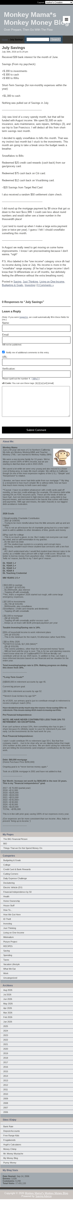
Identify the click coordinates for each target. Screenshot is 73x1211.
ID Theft (7, 919)
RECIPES (7, 946)
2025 (5, 1026)
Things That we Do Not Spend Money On (22, 848)
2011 (5, 1089)
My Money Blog (10, 1158)
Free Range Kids (11, 1135)
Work (5, 973)
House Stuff (8, 905)
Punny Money (9, 1162)
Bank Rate (8, 1126)
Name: (6, 322)
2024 (5, 1031)
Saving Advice (43, 1196)
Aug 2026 (7, 990)
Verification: (8, 368)
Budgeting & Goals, (13, 285)
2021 (5, 1044)
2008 (5, 1103)
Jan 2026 (7, 1022)
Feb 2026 (7, 1017)
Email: (5, 334)
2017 (5, 1062)
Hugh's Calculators (12, 1144)
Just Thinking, (31, 281)
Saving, (17, 281)
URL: (5, 356)
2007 (5, 1107)
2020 (5, 1049)
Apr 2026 (7, 1008)
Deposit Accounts (11, 1131)
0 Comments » (45, 285)
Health (6, 896)
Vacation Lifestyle (11, 964)
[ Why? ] (36, 378)
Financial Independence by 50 (17, 892)
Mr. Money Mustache (13, 1153)
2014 (5, 1076)
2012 (5, 1085)
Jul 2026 (7, 994)
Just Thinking (9, 928)
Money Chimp (9, 1149)
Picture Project (10, 941)
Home (5, 39)
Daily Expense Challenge (15, 878)
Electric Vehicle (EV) (12, 887)
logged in (23, 317)
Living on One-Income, (52, 281)
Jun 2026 (7, 999)
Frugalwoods (9, 1140)
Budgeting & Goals (12, 860)
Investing (7, 923)
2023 (5, 1035)
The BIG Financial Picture (15, 839)
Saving (6, 951)
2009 (5, 1098)
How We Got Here (12, 914)
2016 (5, 1067)
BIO (5, 843)
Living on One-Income (13, 932)
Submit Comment (36, 430)
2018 (5, 1058)
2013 (5, 1080)
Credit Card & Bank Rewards (17, 869)
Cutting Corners (10, 874)
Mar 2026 (7, 1012)
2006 (5, 1112)
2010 (5, 1094)
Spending (7, 955)
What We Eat (9, 969)
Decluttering (9, 883)
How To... (7, 910)
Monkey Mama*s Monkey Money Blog (46, 1193)
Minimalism (8, 937)
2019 (5, 1053)
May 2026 (8, 1003)
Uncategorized (10, 978)
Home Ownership (11, 901)
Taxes (6, 960)
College (6, 865)
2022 (5, 1040)
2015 (5, 1071)
